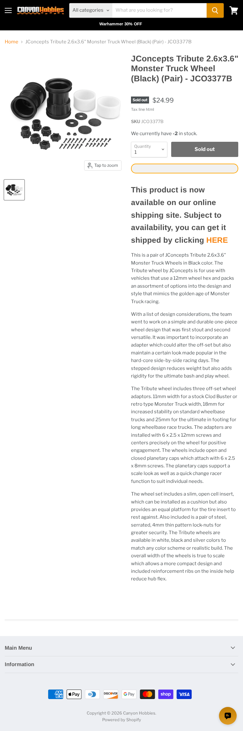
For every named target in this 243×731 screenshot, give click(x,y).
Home (11, 42)
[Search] (215, 10)
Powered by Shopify (121, 719)
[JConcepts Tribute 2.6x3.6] (14, 190)
